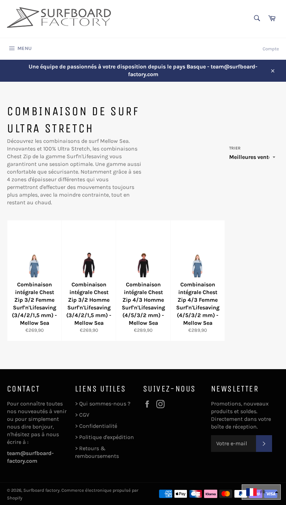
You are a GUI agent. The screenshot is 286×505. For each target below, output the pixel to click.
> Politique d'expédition (104, 437)
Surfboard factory (41, 490)
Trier (235, 148)
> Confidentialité (96, 426)
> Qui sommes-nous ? (102, 403)
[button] (261, 492)
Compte (271, 48)
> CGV (82, 414)
